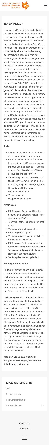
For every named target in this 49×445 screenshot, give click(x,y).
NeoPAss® (28, 319)
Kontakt (13, 364)
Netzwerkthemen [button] (13, 405)
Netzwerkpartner (13, 394)
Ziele (8, 389)
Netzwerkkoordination (15, 400)
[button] (45, 5)
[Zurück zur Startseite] (15, 5)
